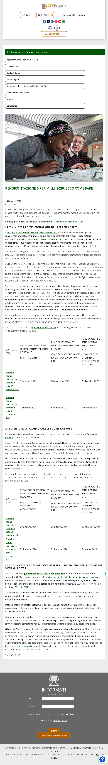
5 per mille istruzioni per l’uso (69, 221)
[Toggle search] (57, 28)
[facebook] (44, 21)
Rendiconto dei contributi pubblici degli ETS (26, 86)
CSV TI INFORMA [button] (43, 15)
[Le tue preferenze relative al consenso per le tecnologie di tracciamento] (105, 573)
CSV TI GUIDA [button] (25, 15)
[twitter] (48, 21)
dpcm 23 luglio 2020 (18, 587)
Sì (69, 714)
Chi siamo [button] (66, 15)
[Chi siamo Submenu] (73, 15)
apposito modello (32, 646)
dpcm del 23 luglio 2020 (44, 327)
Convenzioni (12, 66)
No (73, 714)
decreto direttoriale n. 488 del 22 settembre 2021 (32, 232)
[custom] (63, 21)
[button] (102, 759)
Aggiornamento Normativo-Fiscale (22, 59)
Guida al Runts (13, 73)
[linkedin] (52, 21)
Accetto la (55, 720)
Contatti (81, 15)
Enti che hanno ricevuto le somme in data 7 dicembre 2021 (11, 407)
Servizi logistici (13, 79)
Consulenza (12, 106)
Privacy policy (60, 720)
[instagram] (56, 21)
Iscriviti (54, 730)
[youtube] (59, 21)
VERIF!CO (11, 99)
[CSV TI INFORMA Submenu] (51, 15)
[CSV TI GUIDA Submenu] (33, 15)
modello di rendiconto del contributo (50, 239)
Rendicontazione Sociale (18, 92)
